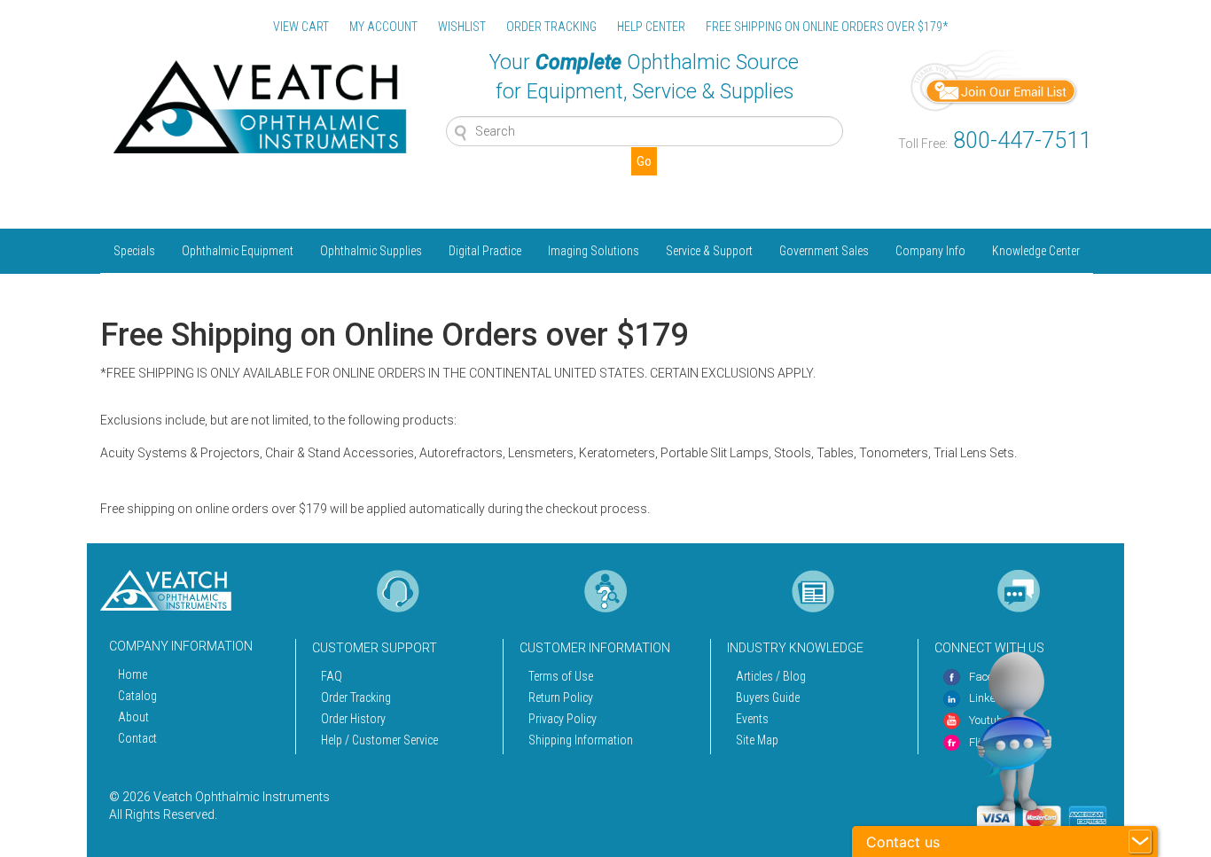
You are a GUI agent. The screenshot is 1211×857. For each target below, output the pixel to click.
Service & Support (709, 251)
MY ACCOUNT (383, 26)
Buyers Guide (768, 697)
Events (752, 719)
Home (132, 674)
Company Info (930, 251)
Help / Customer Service (379, 740)
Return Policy (560, 697)
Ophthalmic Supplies (371, 251)
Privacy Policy (562, 719)
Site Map (757, 740)
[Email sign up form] (994, 79)
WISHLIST (462, 26)
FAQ (331, 676)
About (133, 717)
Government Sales (824, 251)
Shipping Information (580, 740)
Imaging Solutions (593, 251)
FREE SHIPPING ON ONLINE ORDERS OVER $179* (827, 26)
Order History (353, 719)
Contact (137, 738)
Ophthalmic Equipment (237, 251)
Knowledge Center (1036, 251)
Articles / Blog (771, 676)
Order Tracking (356, 697)
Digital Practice (485, 251)
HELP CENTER (651, 26)
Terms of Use (560, 676)
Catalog (137, 696)
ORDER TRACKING (551, 26)
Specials (134, 251)
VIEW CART (301, 26)
